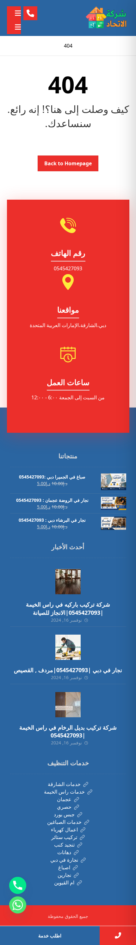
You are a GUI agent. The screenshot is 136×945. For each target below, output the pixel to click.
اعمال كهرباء (64, 829)
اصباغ (64, 867)
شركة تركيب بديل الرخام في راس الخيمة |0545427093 (68, 731)
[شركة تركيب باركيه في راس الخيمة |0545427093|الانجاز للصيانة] (68, 581)
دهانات (64, 852)
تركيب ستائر (64, 837)
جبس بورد (64, 814)
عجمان (64, 799)
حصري (64, 806)
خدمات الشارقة (64, 784)
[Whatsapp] (17, 904)
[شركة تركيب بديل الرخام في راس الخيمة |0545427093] (68, 704)
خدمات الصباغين (64, 822)
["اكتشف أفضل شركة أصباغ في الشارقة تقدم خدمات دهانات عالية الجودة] (107, 18)
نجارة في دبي (64, 859)
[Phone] (17, 885)
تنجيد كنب (64, 844)
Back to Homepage (68, 163)
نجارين (64, 875)
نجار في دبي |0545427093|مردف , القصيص (68, 670)
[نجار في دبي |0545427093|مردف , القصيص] (68, 647)
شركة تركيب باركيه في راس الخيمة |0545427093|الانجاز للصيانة (68, 608)
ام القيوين (64, 882)
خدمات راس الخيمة (64, 791)
